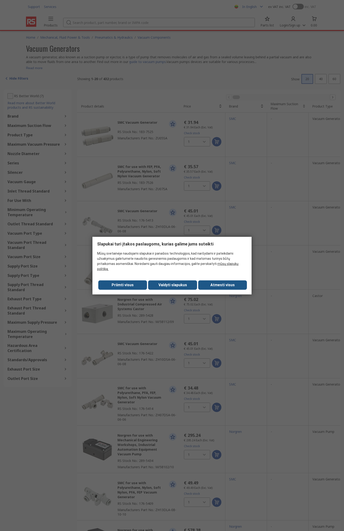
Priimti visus (123, 285)
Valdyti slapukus (172, 285)
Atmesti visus (222, 285)
